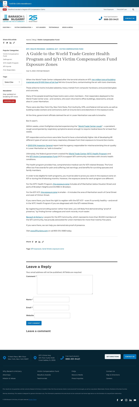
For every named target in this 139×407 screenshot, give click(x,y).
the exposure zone (61, 184)
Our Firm (6, 27)
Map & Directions (113, 375)
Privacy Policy (33, 399)
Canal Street (47, 249)
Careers (109, 378)
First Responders (9, 70)
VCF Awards (41, 27)
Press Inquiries (77, 378)
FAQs (74, 371)
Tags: (5, 77)
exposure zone (58, 249)
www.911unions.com (39, 231)
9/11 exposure (36, 249)
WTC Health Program (35, 49)
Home (28, 40)
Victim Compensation (23, 27)
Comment (31, 276)
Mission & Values (9, 378)
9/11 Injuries (7, 66)
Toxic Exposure (108, 9)
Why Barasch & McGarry (12, 371)
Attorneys (6, 375)
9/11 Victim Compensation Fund (43, 157)
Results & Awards (44, 375)
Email (29, 308)
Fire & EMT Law (122, 9)
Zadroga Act (52, 49)
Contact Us (130, 18)
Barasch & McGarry (34, 217)
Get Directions (113, 356)
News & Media (67, 27)
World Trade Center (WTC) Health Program (88, 154)
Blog (34, 40)
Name (29, 300)
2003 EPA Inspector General (40, 146)
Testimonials (54, 27)
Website (30, 315)
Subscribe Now (9, 101)
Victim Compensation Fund (71, 49)
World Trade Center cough (90, 126)
